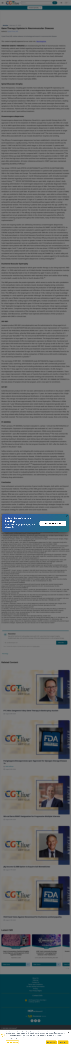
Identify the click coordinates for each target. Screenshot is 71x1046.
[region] (35, 1037)
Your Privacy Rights (12, 1042)
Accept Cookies (51, 1042)
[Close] (68, 1032)
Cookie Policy (13, 1039)
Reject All (63, 1042)
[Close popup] (67, 516)
